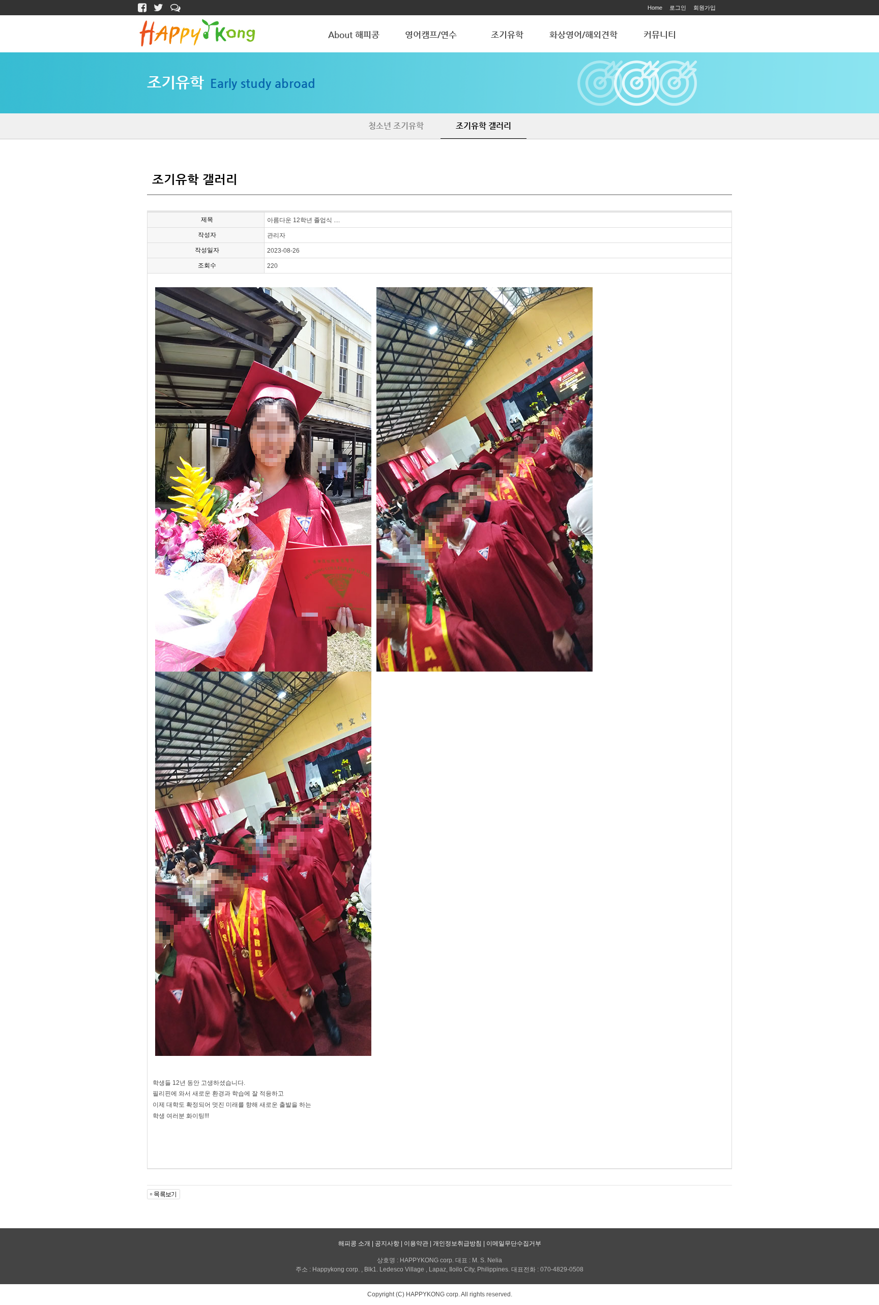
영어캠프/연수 (431, 34)
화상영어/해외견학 (583, 34)
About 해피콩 (353, 34)
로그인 (677, 8)
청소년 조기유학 (396, 126)
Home (655, 8)
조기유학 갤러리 (483, 126)
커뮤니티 (659, 34)
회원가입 (704, 8)
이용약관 (416, 1243)
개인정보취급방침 (457, 1243)
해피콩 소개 (354, 1243)
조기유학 (507, 34)
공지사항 (387, 1243)
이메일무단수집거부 (513, 1243)
